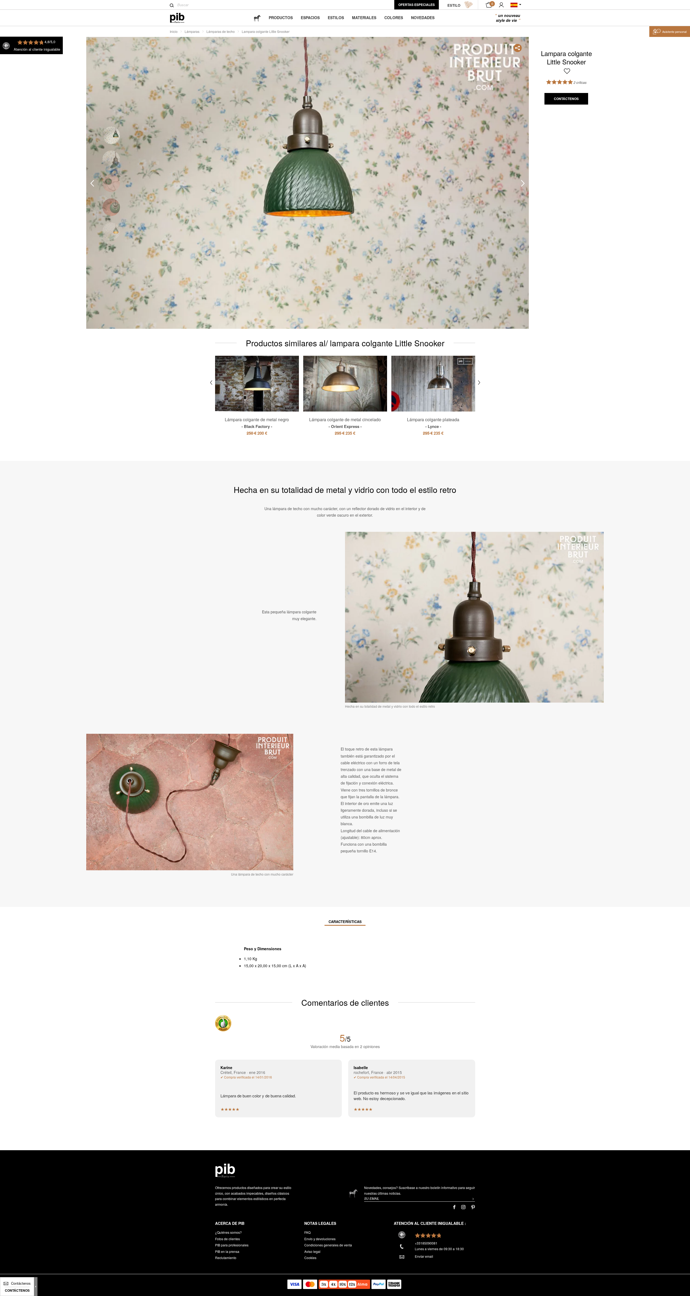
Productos (281, 17)
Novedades (422, 17)
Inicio (174, 31)
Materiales (364, 17)
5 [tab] (111, 231)
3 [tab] (111, 183)
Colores (393, 17)
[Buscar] (172, 5)
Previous (92, 183)
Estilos (336, 17)
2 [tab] (111, 159)
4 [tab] (111, 207)
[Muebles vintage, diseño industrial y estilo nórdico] (181, 18)
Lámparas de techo (220, 31)
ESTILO (453, 5)
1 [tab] (111, 135)
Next (523, 183)
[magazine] (257, 17)
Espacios (310, 17)
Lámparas (192, 31)
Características (345, 921)
